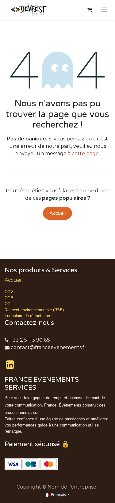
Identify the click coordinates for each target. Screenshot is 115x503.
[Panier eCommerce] (89, 10)
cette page (85, 153)
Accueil (57, 213)
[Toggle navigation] (104, 10)
